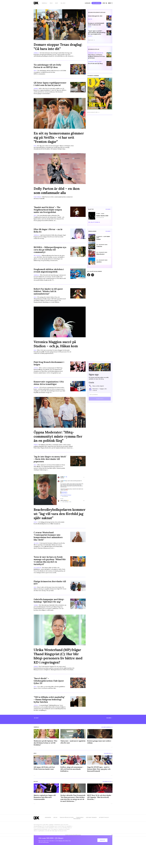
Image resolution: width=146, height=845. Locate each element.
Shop (56, 3)
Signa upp (102, 840)
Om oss (55, 817)
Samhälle (44, 3)
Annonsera (48, 817)
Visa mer (107, 209)
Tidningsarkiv (79, 817)
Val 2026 (63, 3)
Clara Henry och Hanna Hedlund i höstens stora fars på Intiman (96, 56)
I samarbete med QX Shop (95, 61)
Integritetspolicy (104, 817)
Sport (89, 26)
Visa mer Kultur (107, 781)
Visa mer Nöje (107, 753)
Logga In (87, 3)
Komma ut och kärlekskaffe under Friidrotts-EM (96, 24)
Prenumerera (96, 3)
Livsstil (90, 36)
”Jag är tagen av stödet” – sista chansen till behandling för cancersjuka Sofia (96, 32)
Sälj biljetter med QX (94, 222)
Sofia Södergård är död (95, 16)
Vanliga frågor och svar (67, 817)
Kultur (90, 19)
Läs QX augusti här (92, 112)
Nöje (51, 3)
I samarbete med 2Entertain (95, 53)
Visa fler (90, 40)
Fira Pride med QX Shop (95, 63)
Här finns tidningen (91, 817)
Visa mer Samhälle (106, 727)
